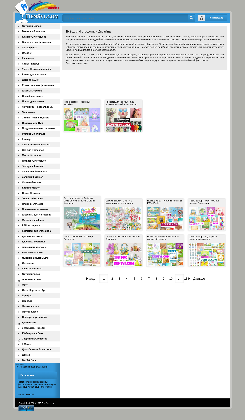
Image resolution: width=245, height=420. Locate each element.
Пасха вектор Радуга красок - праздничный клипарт (203, 237)
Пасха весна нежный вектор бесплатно (78, 237)
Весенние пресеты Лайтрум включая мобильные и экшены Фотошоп (79, 201)
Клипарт (27, 139)
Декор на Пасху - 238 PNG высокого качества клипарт (119, 202)
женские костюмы (32, 252)
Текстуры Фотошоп (33, 166)
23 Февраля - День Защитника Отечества (34, 336)
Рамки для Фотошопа (34, 74)
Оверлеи (27, 53)
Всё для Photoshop (33, 150)
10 (171, 278)
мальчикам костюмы (34, 247)
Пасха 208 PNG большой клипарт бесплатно (123, 237)
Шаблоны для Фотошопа (36, 214)
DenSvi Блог (29, 360)
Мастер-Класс (30, 311)
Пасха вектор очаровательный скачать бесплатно (163, 237)
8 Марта (26, 344)
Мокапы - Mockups (33, 220)
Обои (25, 284)
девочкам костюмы (33, 241)
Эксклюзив (28, 112)
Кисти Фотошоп (31, 187)
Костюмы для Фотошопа (36, 230)
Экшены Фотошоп (32, 198)
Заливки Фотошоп (32, 177)
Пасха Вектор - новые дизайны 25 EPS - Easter (164, 202)
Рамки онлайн (25, 382)
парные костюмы (32, 268)
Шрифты (27, 295)
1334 (187, 278)
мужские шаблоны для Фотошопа (35, 260)
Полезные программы (35, 209)
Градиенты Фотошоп (34, 160)
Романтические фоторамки (38, 85)
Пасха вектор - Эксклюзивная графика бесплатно (204, 202)
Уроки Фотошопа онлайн (36, 69)
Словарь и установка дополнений (34, 320)
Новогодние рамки (33, 101)
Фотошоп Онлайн (32, 26)
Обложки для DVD (32, 123)
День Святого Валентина (36, 349)
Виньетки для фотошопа (36, 42)
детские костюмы (32, 236)
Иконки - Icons (30, 306)
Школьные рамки (32, 90)
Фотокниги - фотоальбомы (37, 106)
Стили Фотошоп (31, 193)
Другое (26, 355)
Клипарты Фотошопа (34, 36)
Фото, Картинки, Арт (34, 290)
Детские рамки (30, 80)
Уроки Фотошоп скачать (36, 144)
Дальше (199, 278)
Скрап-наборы (30, 63)
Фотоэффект (29, 47)
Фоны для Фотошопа (34, 171)
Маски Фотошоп (31, 155)
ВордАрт (27, 301)
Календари (28, 58)
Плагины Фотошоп (33, 204)
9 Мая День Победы (33, 328)
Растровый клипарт (33, 133)
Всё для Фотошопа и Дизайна (37, 11)
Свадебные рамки (32, 96)
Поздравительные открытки (38, 128)
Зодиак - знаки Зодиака (35, 117)
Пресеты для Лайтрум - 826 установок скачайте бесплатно (121, 103)
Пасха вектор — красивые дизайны (77, 103)
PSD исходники (31, 225)
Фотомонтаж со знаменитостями (31, 277)
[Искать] (191, 18)
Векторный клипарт (33, 31)
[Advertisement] (127, 81)
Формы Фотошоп (32, 182)
